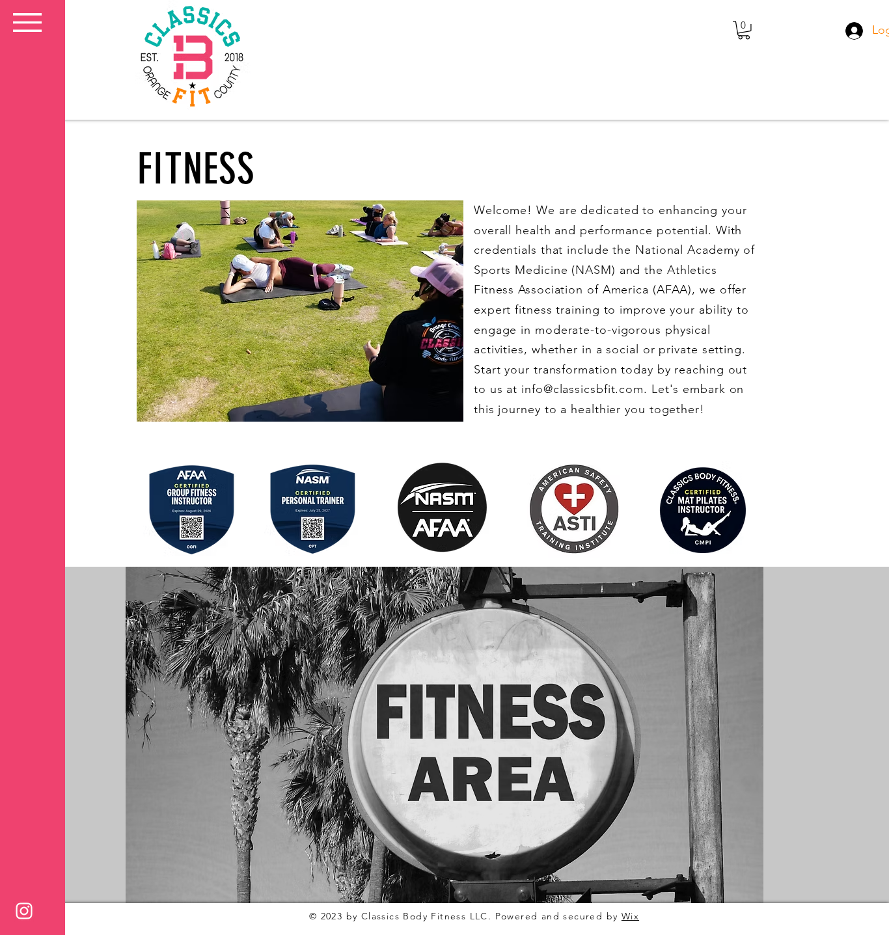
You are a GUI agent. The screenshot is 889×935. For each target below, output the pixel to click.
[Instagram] (24, 911)
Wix (630, 916)
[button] (27, 22)
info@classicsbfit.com (582, 389)
